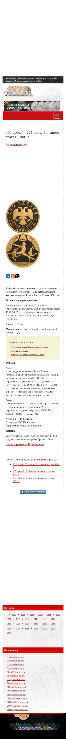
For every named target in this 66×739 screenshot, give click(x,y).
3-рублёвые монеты (15, 664)
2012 (27, 628)
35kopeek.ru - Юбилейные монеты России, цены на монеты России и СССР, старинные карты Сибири (31, 80)
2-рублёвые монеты (15, 661)
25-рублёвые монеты (16, 679)
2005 (18, 623)
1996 (49, 614)
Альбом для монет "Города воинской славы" (30, 347)
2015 (53, 628)
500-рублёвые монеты (16, 694)
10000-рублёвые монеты (17, 702)
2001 (36, 619)
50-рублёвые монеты (16, 683)
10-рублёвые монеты (16, 672)
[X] (17, 276)
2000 (27, 619)
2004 (9, 623)
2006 (27, 623)
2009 (53, 623)
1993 (23, 614)
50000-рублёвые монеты (17, 709)
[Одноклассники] (13, 276)
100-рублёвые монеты (16, 687)
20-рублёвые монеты (16, 676)
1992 (14, 614)
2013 (36, 628)
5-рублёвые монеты (15, 668)
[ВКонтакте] (8, 276)
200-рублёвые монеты (16, 691)
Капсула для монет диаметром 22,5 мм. (28, 354)
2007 (36, 623)
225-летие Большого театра (41, 459)
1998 (9, 619)
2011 (18, 628)
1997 (58, 614)
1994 (32, 614)
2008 (44, 623)
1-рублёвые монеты (15, 657)
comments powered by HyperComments (25, 444)
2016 (9, 633)
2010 (9, 628)
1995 (40, 614)
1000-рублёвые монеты (17, 698)
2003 (53, 619)
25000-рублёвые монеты (17, 706)
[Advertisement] (33, 38)
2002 (44, 619)
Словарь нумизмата (19, 351)
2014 (44, 628)
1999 (18, 619)
